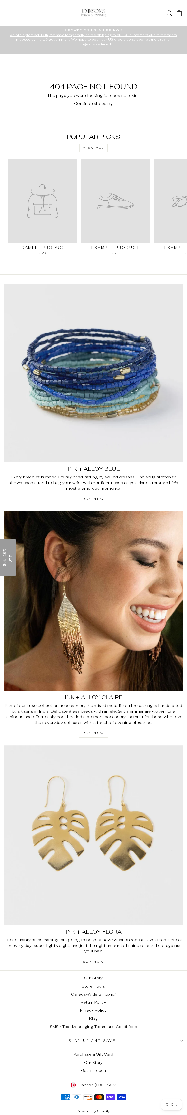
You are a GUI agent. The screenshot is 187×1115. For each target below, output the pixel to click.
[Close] (157, 521)
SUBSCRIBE (127, 572)
